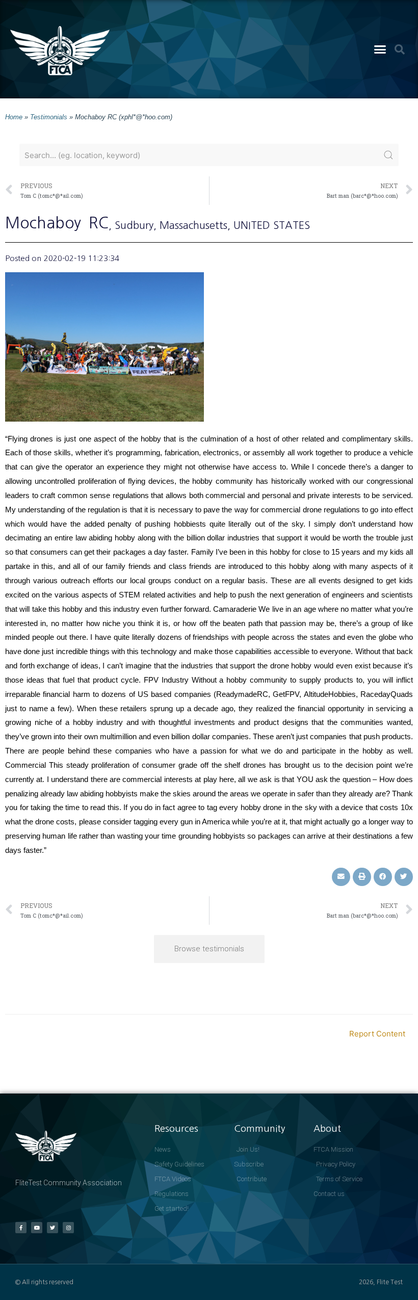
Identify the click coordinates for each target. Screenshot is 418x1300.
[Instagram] (68, 1227)
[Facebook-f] (21, 1227)
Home (13, 117)
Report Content (377, 1033)
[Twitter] (52, 1227)
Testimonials (48, 117)
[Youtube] (36, 1227)
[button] (380, 49)
